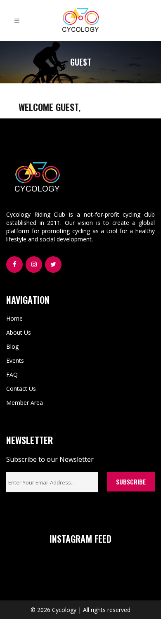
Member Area (24, 402)
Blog (12, 346)
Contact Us (21, 388)
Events (15, 360)
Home (14, 318)
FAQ (12, 374)
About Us (18, 332)
